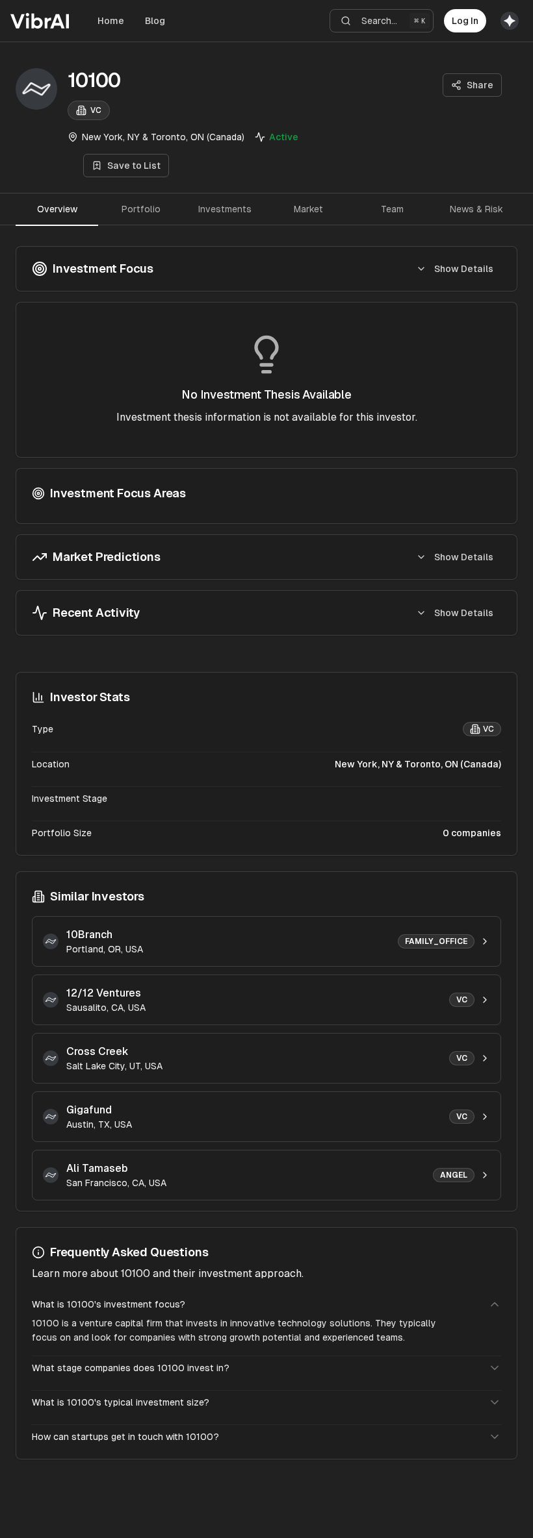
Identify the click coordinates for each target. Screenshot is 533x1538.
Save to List (134, 165)
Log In (465, 21)
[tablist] (266, 209)
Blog (155, 21)
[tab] (57, 209)
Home (111, 21)
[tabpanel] (266, 441)
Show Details (463, 269)
